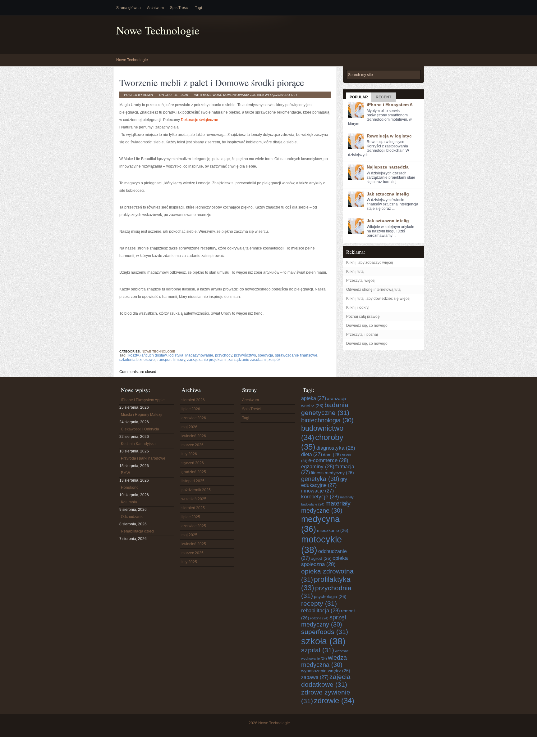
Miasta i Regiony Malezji (141, 414)
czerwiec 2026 (193, 418)
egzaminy (317, 467)
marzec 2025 (192, 553)
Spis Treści (179, 8)
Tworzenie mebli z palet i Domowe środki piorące (211, 82)
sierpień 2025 (193, 508)
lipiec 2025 (190, 517)
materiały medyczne (326, 507)
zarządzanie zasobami (247, 359)
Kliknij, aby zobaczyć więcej (369, 262)
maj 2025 (189, 535)
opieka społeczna (324, 561)
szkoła (323, 641)
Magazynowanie (199, 355)
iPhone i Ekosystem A (390, 104)
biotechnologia (327, 420)
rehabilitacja (320, 610)
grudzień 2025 (193, 472)
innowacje (317, 490)
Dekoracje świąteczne (199, 120)
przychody (223, 355)
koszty (133, 355)
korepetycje (320, 497)
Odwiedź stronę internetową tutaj (374, 289)
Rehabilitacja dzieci (137, 531)
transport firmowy (171, 359)
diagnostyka (335, 448)
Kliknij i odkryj (357, 307)
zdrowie (334, 700)
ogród (321, 558)
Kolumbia (129, 502)
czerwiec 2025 (193, 526)
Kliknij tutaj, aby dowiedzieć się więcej (378, 298)
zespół (274, 359)
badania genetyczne (325, 408)
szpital (317, 650)
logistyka (175, 355)
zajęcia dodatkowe (326, 680)
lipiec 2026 (190, 409)
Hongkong (130, 487)
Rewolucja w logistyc (389, 135)
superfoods (324, 632)
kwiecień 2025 (193, 544)
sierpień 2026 (193, 400)
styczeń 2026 (192, 463)
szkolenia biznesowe (137, 359)
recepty (319, 603)
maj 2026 (189, 427)
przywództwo (245, 355)
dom (332, 454)
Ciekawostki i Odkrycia (140, 429)
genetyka (320, 478)
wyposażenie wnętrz (325, 670)
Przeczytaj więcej (360, 280)
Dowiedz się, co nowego (367, 325)
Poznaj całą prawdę (363, 316)
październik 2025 (196, 490)
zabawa (314, 677)
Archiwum (155, 8)
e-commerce (328, 460)
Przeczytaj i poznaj (362, 334)
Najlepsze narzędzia (388, 166)
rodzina (319, 618)
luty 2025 (189, 562)
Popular (359, 97)
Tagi (198, 8)
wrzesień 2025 (193, 499)
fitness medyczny (332, 472)
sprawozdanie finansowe (296, 355)
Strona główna (128, 8)
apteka (313, 398)
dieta (311, 454)
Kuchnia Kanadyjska (138, 444)
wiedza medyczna (324, 661)
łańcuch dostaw (153, 355)
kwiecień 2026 (193, 436)
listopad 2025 (192, 481)
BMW (125, 473)
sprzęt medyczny (324, 621)
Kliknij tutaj (355, 271)
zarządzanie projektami (207, 359)
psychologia (330, 596)
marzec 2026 (192, 445)
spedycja (265, 355)
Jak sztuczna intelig (388, 193)
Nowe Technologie (158, 30)
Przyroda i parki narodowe (143, 458)
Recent (383, 97)
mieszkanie (332, 530)
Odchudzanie (132, 517)
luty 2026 (189, 454)
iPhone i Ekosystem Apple (143, 400)
